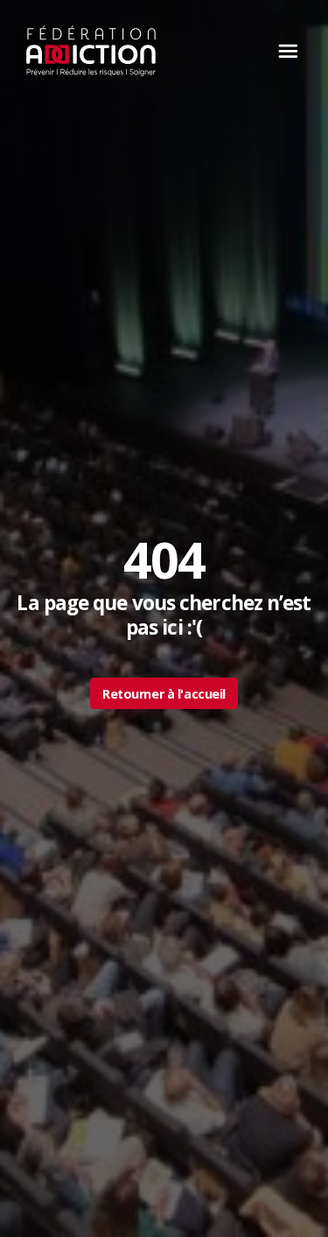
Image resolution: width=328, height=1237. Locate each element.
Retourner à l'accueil (164, 693)
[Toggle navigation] (283, 51)
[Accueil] (91, 51)
